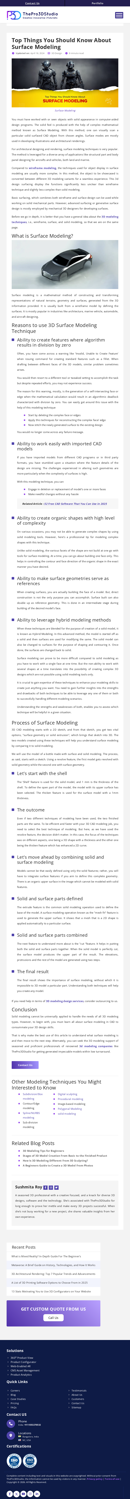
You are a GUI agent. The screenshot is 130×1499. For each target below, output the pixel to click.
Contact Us (32, 3)
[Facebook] (10, 1494)
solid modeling (67, 1113)
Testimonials (79, 1390)
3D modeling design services (64, 1001)
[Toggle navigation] (119, 15)
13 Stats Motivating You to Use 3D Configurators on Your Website (51, 1291)
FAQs (14, 1407)
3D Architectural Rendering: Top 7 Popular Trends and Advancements (53, 1274)
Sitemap (76, 1407)
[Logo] (50, 15)
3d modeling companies (96, 1046)
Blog (13, 1394)
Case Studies (18, 1399)
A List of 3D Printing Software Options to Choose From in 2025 (50, 1282)
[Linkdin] (37, 1494)
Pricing (15, 1403)
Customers (78, 1399)
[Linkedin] (45, 1187)
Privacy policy (94, 1478)
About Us (77, 1394)
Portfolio (97, 3)
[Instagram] (51, 1187)
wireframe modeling (42, 168)
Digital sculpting (67, 1094)
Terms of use (112, 1478)
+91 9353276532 (32, 1424)
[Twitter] (56, 1187)
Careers (15, 1390)
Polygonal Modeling (70, 1108)
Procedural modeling (70, 1099)
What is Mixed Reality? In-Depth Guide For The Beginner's (46, 1256)
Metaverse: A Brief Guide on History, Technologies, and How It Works (53, 1265)
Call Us (53, 1318)
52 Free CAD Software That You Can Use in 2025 (75, 503)
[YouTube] (23, 1494)
